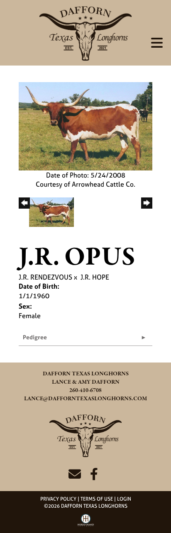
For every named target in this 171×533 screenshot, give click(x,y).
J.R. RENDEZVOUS (45, 277)
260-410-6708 (85, 390)
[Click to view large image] (85, 125)
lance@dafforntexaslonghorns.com (85, 399)
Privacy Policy (58, 499)
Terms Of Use (97, 499)
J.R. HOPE (95, 277)
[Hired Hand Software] (86, 523)
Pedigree (35, 337)
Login (124, 499)
